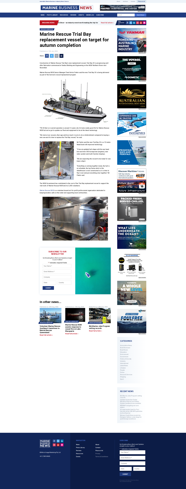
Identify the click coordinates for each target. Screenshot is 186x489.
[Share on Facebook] (47, 56)
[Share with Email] (57, 56)
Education (123, 352)
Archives (125, 1)
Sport (122, 379)
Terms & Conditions (101, 456)
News (43, 15)
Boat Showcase (125, 347)
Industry (122, 361)
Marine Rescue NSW (47, 190)
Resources (64, 15)
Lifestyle (123, 368)
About (118, 1)
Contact (133, 1)
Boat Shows (124, 350)
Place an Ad (141, 1)
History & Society (125, 359)
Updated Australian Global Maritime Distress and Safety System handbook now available (130, 401)
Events (81, 15)
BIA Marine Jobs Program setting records (131, 396)
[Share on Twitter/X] (52, 56)
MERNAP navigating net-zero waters (129, 406)
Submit (48, 288)
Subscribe (100, 15)
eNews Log (90, 15)
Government (124, 356)
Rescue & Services (126, 374)
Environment (124, 354)
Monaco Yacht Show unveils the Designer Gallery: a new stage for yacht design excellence (131, 417)
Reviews (73, 15)
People (122, 370)
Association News (126, 345)
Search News (140, 15)
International (124, 363)
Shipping (123, 377)
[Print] (61, 56)
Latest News (124, 365)
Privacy (97, 453)
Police (122, 372)
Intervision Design (127, 481)
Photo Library (52, 15)
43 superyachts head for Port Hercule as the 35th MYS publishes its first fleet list (131, 411)
